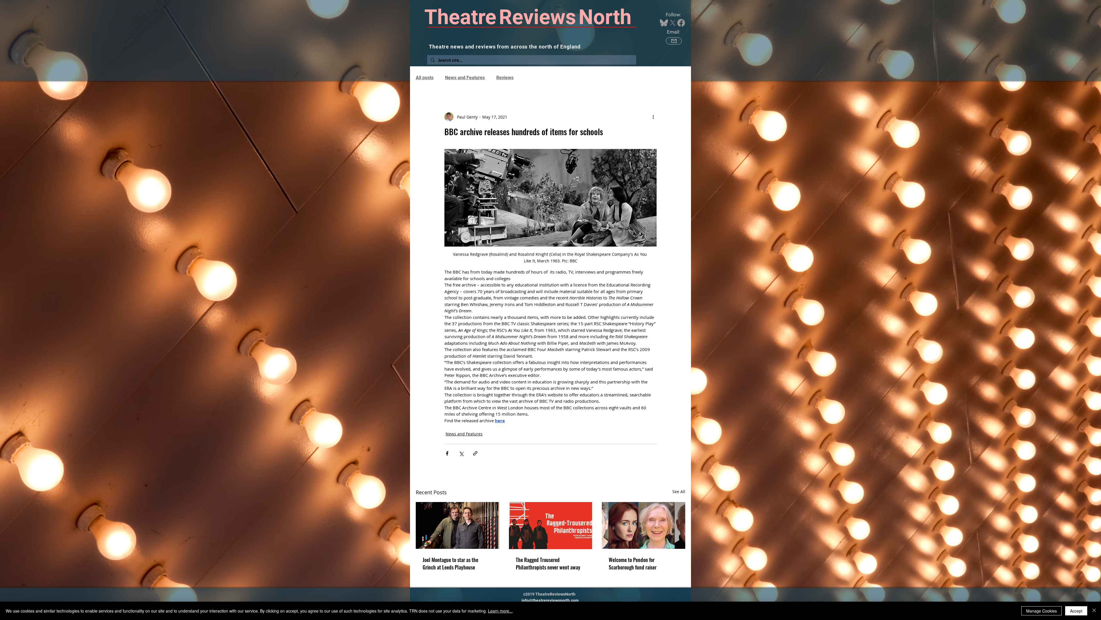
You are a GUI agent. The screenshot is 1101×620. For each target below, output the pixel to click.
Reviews (505, 77)
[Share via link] (475, 453)
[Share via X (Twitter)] (461, 453)
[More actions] (653, 116)
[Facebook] (681, 23)
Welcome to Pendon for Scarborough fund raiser (633, 563)
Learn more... (500, 611)
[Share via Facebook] (447, 453)
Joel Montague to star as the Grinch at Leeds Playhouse (450, 563)
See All (678, 491)
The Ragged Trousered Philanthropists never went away (548, 563)
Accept (1076, 611)
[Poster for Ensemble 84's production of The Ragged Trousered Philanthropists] (550, 525)
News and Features (465, 77)
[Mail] (674, 40)
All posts (425, 77)
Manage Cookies (1041, 611)
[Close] (1094, 610)
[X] (673, 23)
